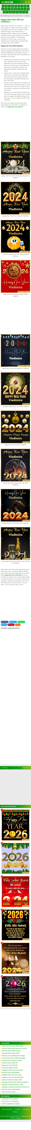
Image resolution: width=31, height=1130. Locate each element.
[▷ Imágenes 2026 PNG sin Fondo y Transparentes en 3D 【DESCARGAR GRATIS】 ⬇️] (15, 858)
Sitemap (15, 1111)
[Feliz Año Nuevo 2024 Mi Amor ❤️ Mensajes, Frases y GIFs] (15, 891)
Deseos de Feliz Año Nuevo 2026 (12, 1080)
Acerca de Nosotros (7, 1109)
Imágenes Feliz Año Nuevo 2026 (11, 1075)
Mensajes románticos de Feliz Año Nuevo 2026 (16, 1087)
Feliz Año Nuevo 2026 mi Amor (11, 1051)
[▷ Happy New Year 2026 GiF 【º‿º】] (15, 825)
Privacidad (26, 1109)
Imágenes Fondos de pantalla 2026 (12, 1077)
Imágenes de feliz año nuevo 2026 (12, 1070)
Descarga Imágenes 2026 (9, 1067)
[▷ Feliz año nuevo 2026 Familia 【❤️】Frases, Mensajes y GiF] (15, 991)
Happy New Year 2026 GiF (10, 1065)
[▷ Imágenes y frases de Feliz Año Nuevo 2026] (15, 924)
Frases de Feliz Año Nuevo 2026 (11, 1060)
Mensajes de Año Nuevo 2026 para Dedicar (15, 1082)
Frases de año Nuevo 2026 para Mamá (13, 1058)
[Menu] (26, 2)
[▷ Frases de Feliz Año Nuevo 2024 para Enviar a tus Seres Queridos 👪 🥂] (15, 958)
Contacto (17, 1109)
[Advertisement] (15, 124)
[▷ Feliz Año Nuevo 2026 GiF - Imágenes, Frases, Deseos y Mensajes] (7, 2)
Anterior (5, 768)
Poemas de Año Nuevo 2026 (10, 1053)
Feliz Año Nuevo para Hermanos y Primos (14, 1048)
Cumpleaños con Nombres (10, 1099)
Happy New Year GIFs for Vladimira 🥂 (12, 20)
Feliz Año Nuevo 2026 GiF (10, 1063)
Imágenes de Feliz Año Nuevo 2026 (12, 1084)
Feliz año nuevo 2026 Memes (11, 1072)
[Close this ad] (30, 1121)
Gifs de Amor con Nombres (10, 1101)
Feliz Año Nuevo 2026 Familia (11, 1089)
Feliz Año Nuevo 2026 (8, 1092)
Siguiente (25, 768)
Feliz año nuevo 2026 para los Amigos (13, 1055)
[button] (3, 6)
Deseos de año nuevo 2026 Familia (12, 1046)
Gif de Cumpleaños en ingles (10, 1103)
